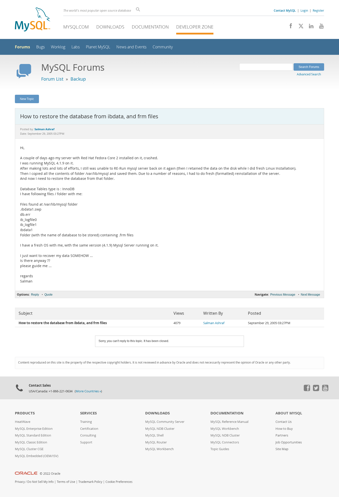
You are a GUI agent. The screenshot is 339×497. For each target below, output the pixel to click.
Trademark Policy (90, 482)
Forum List (52, 79)
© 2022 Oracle (50, 473)
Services (88, 413)
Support (86, 442)
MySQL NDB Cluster (159, 429)
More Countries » (88, 391)
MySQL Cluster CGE (29, 449)
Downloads (110, 27)
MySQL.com (76, 27)
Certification (89, 429)
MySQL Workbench (159, 449)
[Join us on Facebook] (289, 27)
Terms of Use (66, 482)
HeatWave (22, 422)
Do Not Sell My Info (40, 482)
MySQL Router (156, 442)
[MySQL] (32, 20)
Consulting (88, 435)
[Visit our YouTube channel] (319, 27)
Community (163, 47)
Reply (35, 294)
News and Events (131, 47)
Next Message (310, 294)
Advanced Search (309, 74)
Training (86, 422)
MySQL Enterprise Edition (34, 429)
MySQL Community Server (164, 422)
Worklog (58, 47)
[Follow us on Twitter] (316, 390)
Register (318, 10)
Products (25, 413)
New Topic (27, 99)
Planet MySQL (98, 47)
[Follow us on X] (299, 27)
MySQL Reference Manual (229, 422)
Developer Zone (194, 27)
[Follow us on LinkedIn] (309, 27)
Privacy (20, 482)
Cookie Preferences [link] (119, 482)
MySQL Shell (154, 435)
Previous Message (282, 294)
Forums (22, 47)
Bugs (40, 47)
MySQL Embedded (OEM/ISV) (36, 456)
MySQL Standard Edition (33, 435)
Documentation (150, 27)
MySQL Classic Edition (31, 442)
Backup (78, 79)
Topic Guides (219, 449)
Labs (75, 47)
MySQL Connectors (224, 442)
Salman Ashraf (213, 323)
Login (304, 10)
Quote (48, 294)
